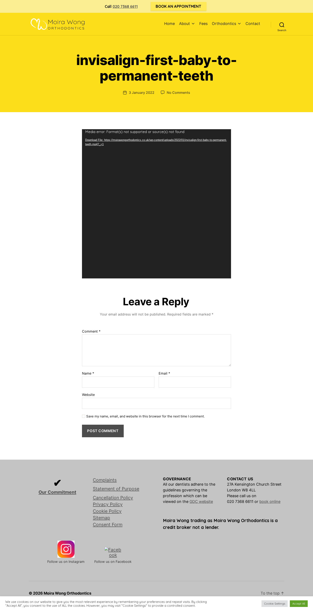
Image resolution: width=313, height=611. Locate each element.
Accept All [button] (298, 603)
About (184, 23)
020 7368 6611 (125, 6)
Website (88, 394)
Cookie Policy (107, 511)
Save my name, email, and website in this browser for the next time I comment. (145, 416)
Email (164, 373)
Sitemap (101, 517)
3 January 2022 (141, 92)
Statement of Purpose (116, 488)
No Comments (178, 92)
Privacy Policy (108, 504)
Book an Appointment (178, 6)
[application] (156, 203)
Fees (203, 23)
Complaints (105, 480)
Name (88, 373)
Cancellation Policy (113, 497)
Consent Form (107, 524)
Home (169, 23)
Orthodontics (224, 23)
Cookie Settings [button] (274, 603)
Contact (253, 23)
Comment (91, 331)
